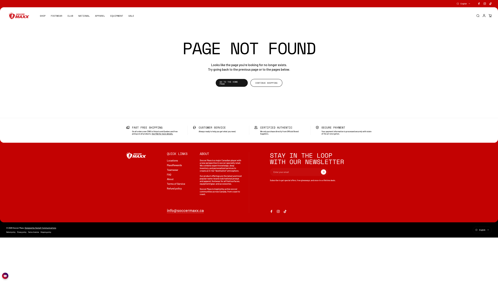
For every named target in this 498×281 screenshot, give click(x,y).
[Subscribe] (323, 172)
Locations (172, 160)
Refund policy (174, 188)
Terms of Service (176, 183)
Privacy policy (21, 232)
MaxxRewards (174, 165)
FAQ (169, 174)
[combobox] (463, 3)
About (170, 179)
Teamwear (172, 169)
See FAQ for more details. (162, 134)
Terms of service (33, 232)
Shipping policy (45, 232)
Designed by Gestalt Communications (40, 228)
